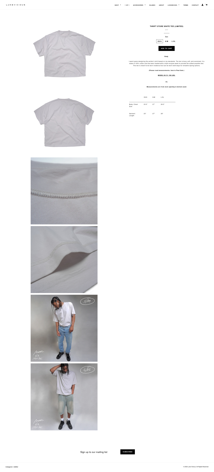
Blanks (152, 5)
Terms (185, 5)
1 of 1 (127, 5)
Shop (117, 5)
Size (166, 37)
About (161, 5)
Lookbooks (173, 5)
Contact (195, 5)
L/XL (173, 41)
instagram (9, 467)
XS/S (160, 41)
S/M (166, 41)
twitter (16, 467)
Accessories (138, 5)
